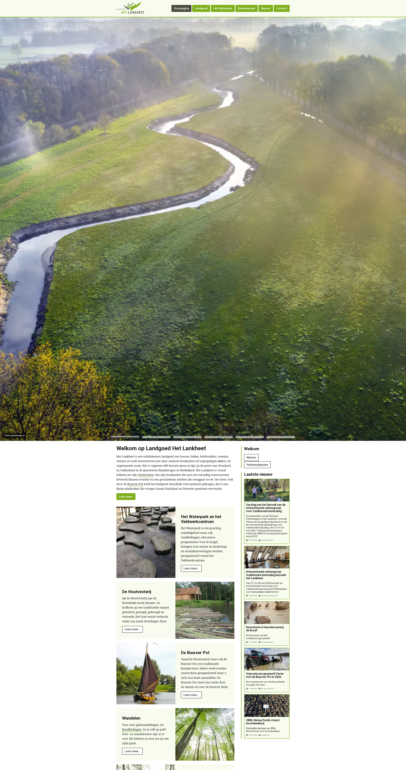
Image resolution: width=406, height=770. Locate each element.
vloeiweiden (146, 475)
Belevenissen (246, 8)
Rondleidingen (131, 729)
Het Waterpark (222, 8)
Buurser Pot (135, 484)
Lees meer (126, 496)
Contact (281, 8)
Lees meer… (191, 568)
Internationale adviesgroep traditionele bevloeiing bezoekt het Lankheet (266, 575)
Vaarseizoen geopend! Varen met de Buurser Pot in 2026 (265, 675)
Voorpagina (181, 8)
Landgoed (201, 8)
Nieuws (265, 8)
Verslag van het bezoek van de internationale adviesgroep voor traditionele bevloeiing (265, 508)
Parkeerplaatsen (257, 464)
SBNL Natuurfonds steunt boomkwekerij (263, 722)
